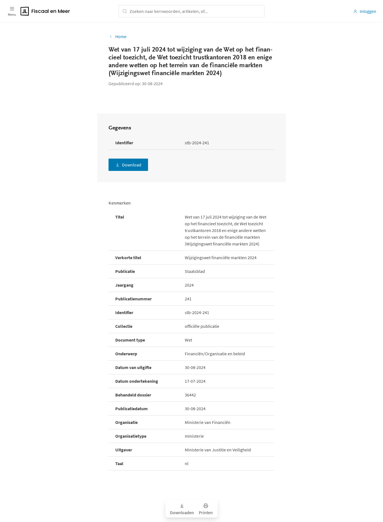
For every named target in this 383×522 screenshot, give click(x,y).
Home (120, 36)
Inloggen (368, 11)
